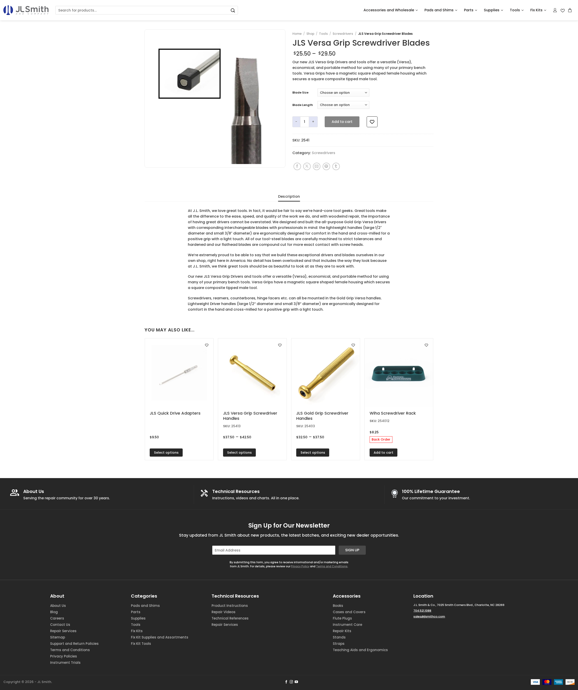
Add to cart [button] (383, 452)
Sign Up (352, 550)
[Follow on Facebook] (286, 682)
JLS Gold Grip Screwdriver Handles (322, 416)
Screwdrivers (343, 34)
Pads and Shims (439, 10)
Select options (166, 452)
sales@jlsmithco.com (429, 616)
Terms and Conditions (331, 566)
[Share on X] (307, 166)
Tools (515, 10)
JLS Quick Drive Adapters (175, 413)
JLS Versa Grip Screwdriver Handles (250, 416)
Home (297, 34)
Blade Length (302, 105)
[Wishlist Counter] (563, 10)
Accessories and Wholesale (389, 10)
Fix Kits (536, 10)
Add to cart (342, 121)
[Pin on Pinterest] (326, 166)
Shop (310, 34)
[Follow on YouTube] (296, 682)
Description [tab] (289, 196)
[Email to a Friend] (316, 166)
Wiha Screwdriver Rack (393, 413)
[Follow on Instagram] (291, 682)
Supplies (491, 10)
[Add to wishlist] (372, 121)
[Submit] (232, 10)
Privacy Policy (300, 566)
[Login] (555, 10)
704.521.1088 (422, 611)
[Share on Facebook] (297, 166)
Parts (468, 10)
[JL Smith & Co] (26, 10)
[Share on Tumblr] (336, 166)
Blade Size (300, 92)
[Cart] (570, 10)
